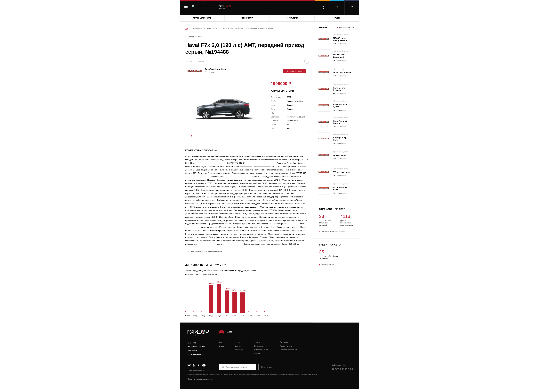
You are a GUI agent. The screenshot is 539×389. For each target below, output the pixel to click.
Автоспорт (239, 350)
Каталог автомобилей (202, 18)
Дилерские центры (261, 350)
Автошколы (258, 353)
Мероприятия (247, 18)
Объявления (259, 346)
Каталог (257, 342)
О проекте (192, 343)
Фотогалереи (292, 18)
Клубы (337, 18)
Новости (238, 342)
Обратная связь (194, 354)
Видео (221, 346)
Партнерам (192, 351)
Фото (221, 342)
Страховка (284, 342)
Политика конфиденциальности (200, 379)
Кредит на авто (286, 346)
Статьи (238, 346)
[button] (260, 137)
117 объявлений (228, 271)
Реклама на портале (196, 347)
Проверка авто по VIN (288, 350)
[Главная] (186, 29)
